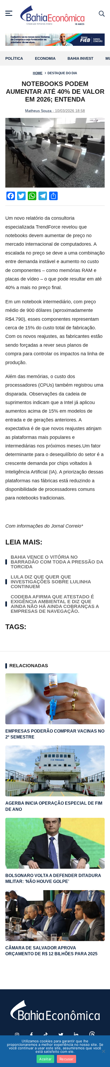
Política (14, 59)
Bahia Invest (80, 59)
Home (37, 73)
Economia (45, 59)
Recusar (66, 1059)
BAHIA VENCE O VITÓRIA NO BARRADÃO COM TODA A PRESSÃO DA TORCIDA (57, 562)
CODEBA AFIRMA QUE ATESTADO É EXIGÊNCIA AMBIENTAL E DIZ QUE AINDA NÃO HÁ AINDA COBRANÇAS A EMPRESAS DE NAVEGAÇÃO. (55, 604)
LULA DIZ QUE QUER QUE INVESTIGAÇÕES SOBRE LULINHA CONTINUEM (51, 581)
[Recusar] (103, 1051)
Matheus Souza (38, 111)
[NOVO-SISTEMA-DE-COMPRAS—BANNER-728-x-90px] (55, 39)
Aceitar (45, 1059)
